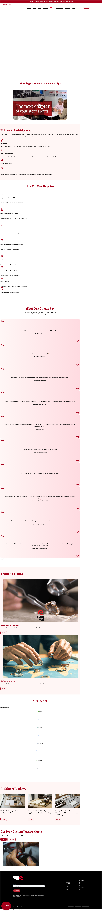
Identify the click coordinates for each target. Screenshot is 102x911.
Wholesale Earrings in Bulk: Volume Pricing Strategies (12, 812)
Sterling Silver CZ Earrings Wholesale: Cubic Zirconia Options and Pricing (66, 813)
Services (34, 8)
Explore (3, 632)
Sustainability (68, 8)
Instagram (83, 883)
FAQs (67, 887)
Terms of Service (78, 906)
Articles (39, 8)
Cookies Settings (85, 906)
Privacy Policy (28, 895)
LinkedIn (82, 887)
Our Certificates (59, 8)
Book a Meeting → (70, 1)
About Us (29, 8)
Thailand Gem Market (7, 681)
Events (73, 8)
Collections (45, 8)
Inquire (3, 839)
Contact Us (86, 8)
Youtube (82, 889)
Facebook (82, 880)
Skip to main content (7, 4)
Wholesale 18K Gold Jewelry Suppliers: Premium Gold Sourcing (39, 812)
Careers (67, 889)
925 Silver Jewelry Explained (9, 625)
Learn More (11, 839)
